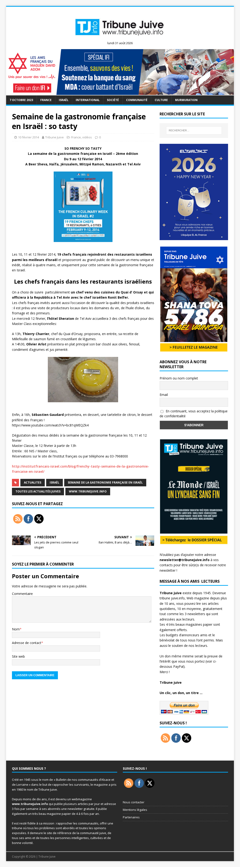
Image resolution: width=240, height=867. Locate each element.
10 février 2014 (28, 137)
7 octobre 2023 (21, 100)
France (46, 100)
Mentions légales (135, 810)
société (113, 100)
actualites (32, 482)
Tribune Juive (54, 137)
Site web (18, 656)
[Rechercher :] (194, 130)
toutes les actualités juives (37, 491)
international (88, 100)
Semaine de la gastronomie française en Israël (105, 482)
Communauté (136, 100)
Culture (161, 100)
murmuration (186, 100)
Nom (16, 629)
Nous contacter (133, 802)
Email (164, 394)
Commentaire (22, 593)
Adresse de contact (26, 642)
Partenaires (131, 817)
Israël (63, 100)
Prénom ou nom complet (179, 378)
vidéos (87, 137)
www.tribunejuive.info (88, 491)
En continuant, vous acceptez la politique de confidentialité (194, 413)
